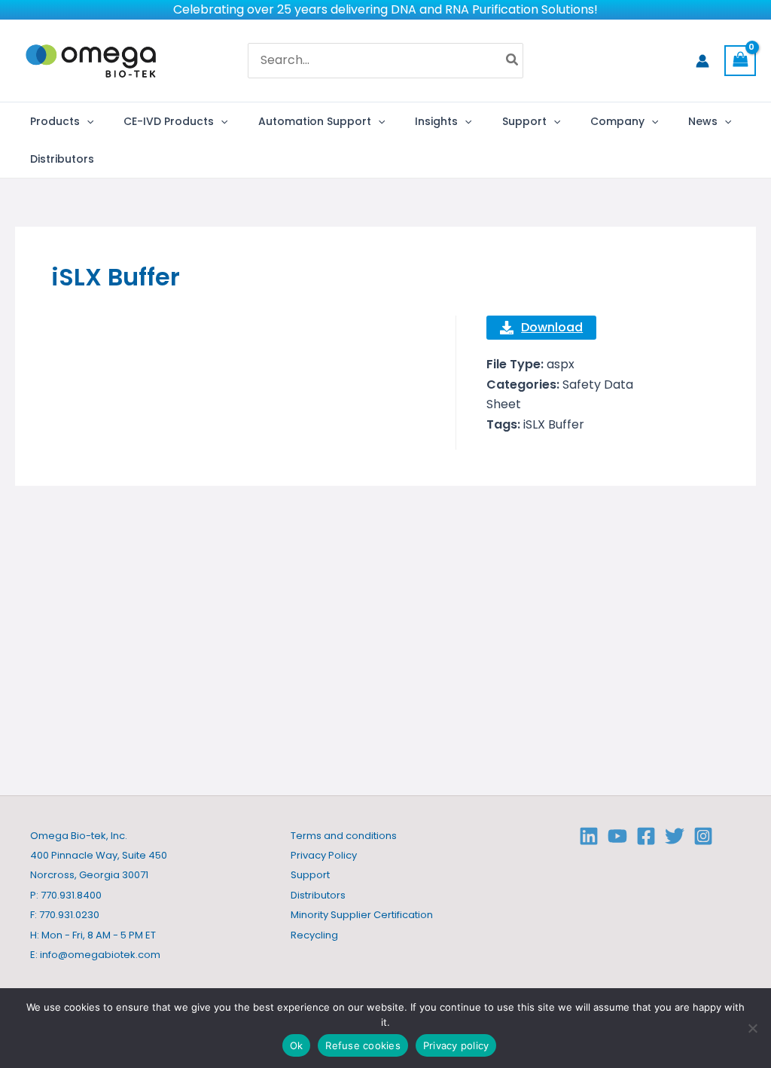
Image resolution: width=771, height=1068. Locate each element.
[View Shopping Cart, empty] (740, 60)
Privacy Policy (324, 855)
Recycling (314, 935)
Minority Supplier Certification (362, 915)
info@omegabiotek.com (100, 954)
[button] (86, 121)
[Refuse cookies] (752, 1028)
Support (310, 875)
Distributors (318, 895)
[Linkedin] (589, 836)
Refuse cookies (363, 1045)
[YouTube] (617, 836)
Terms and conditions (344, 835)
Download (552, 327)
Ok (296, 1045)
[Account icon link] (702, 61)
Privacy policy (456, 1045)
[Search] (513, 61)
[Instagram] (703, 836)
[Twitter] (674, 836)
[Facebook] (646, 836)
